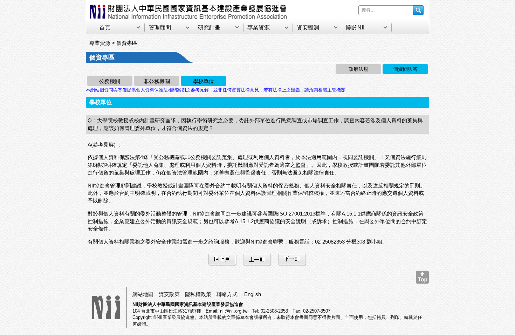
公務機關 (109, 81)
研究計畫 (209, 27)
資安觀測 (308, 27)
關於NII (355, 27)
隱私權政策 (198, 294)
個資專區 (126, 43)
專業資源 (258, 27)
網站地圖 (142, 294)
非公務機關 (157, 81)
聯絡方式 (227, 294)
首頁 (104, 27)
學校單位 (203, 81)
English (252, 294)
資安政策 (169, 294)
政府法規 (358, 69)
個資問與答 (405, 69)
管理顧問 (160, 27)
